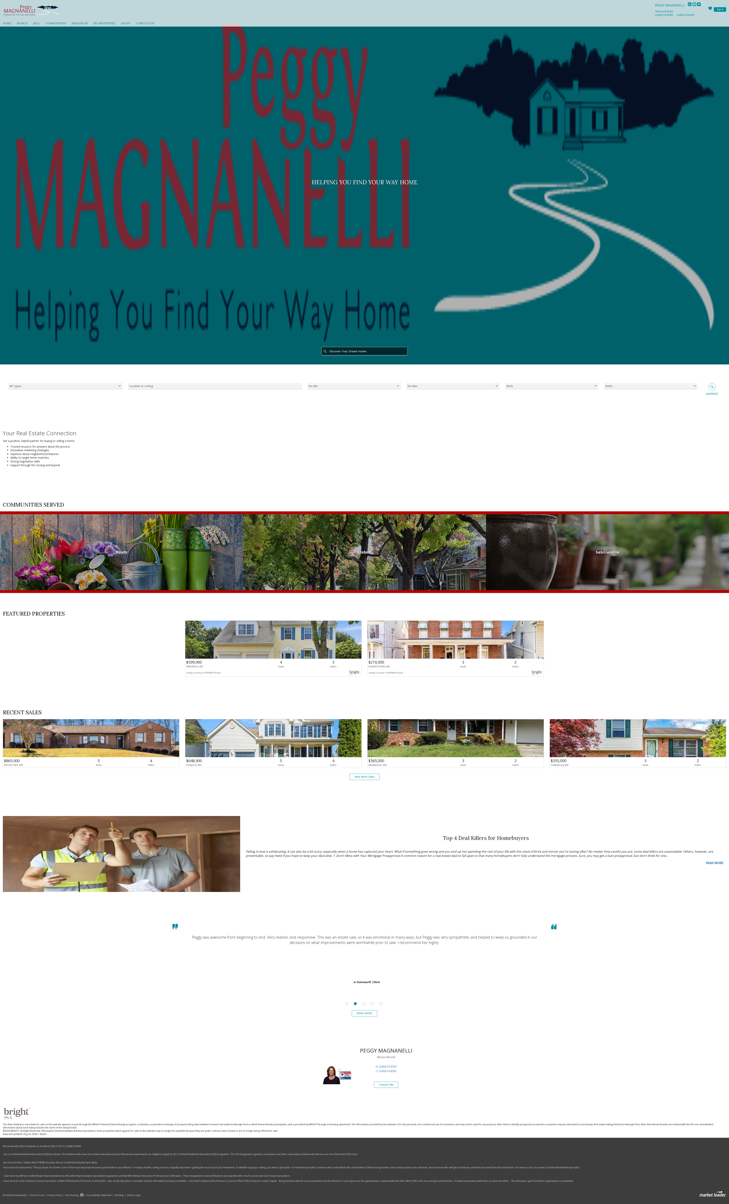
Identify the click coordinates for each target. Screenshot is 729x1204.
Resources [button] (80, 23)
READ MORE (714, 863)
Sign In (720, 9)
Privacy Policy (54, 1195)
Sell (36, 23)
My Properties (104, 23)
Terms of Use (37, 1195)
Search (22, 23)
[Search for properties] (325, 351)
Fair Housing (72, 1195)
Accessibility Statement (99, 1195)
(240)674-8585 (664, 15)
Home (7, 23)
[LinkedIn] (690, 5)
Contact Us (145, 23)
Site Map (119, 1195)
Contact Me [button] (386, 1084)
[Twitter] (699, 5)
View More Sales (364, 776)
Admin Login (133, 1195)
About (125, 23)
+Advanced (712, 393)
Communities (56, 23)
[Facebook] (694, 5)
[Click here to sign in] (710, 9)
